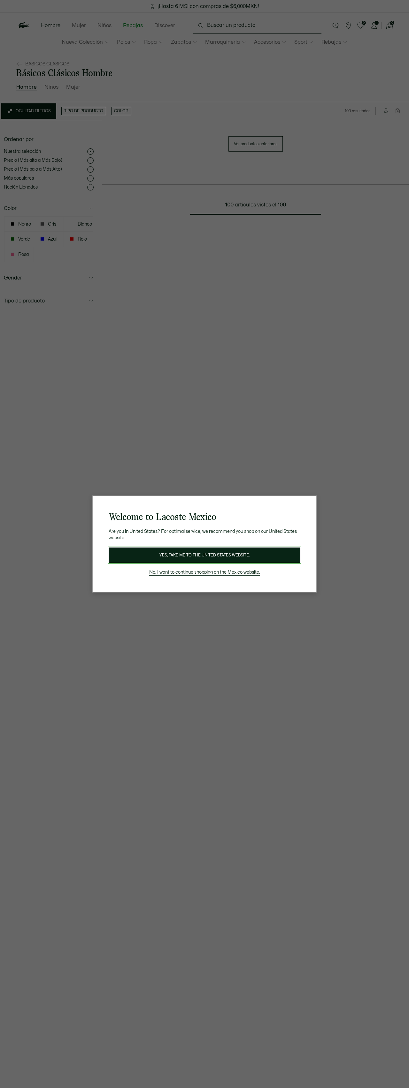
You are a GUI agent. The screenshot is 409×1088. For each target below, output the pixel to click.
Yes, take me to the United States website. (204, 555)
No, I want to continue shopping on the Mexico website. (204, 572)
